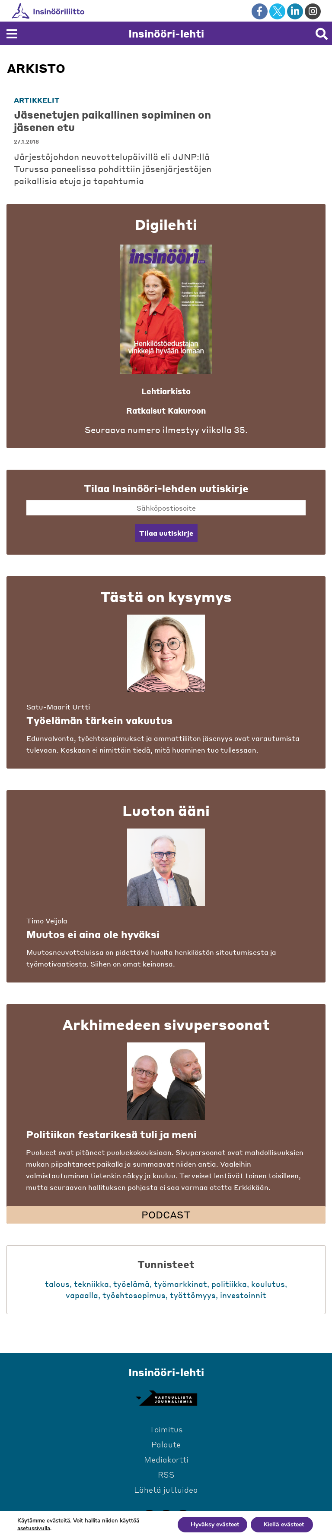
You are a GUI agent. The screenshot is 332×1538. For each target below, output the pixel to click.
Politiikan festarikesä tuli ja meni (111, 1134)
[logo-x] (277, 11)
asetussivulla (33, 1528)
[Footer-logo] (166, 1398)
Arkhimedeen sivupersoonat (166, 1024)
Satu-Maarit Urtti (58, 706)
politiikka (229, 1284)
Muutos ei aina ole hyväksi (93, 934)
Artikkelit (37, 99)
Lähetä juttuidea (166, 1489)
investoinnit (243, 1295)
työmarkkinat (180, 1284)
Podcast (166, 1214)
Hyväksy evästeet (215, 1524)
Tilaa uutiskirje (166, 532)
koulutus (268, 1284)
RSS (166, 1474)
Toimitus (166, 1429)
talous (57, 1284)
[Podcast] (166, 1081)
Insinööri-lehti (166, 33)
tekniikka (91, 1284)
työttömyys (193, 1295)
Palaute (166, 1444)
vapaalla (82, 1295)
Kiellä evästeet (284, 1524)
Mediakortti (166, 1459)
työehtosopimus (134, 1295)
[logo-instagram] (313, 11)
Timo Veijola (46, 920)
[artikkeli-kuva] (272, 126)
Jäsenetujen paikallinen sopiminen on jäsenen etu (112, 121)
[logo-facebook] (260, 11)
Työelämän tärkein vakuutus (99, 720)
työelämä (131, 1284)
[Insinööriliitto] (75, 10)
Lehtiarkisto (166, 391)
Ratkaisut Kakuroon (166, 410)
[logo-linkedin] (295, 11)
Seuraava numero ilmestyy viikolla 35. (166, 429)
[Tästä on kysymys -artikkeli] (166, 653)
